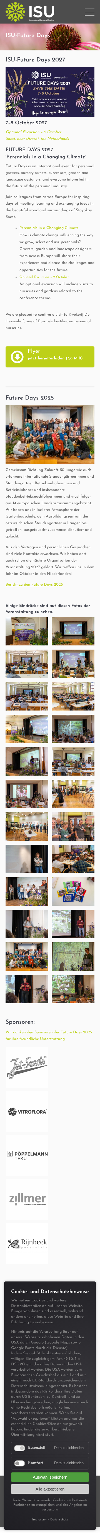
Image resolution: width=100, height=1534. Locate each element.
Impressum (39, 1519)
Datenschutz (59, 1519)
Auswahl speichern (50, 1477)
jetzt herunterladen (55, 358)
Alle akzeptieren (50, 1489)
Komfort (35, 1463)
